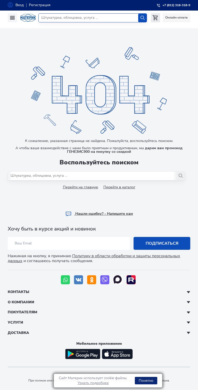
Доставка (18, 332)
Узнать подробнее (93, 382)
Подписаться (162, 243)
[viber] (104, 279)
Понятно (146, 380)
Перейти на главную (80, 187)
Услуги (15, 322)
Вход (19, 5)
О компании (21, 302)
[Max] (117, 279)
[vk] (78, 279)
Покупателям (22, 312)
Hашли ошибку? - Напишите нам (103, 213)
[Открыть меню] (12, 17)
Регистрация (40, 5)
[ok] (91, 279)
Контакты (18, 291)
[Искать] (142, 18)
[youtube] (131, 279)
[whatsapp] (65, 279)
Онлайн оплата (176, 17)
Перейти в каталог (119, 187)
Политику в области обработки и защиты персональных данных (94, 258)
